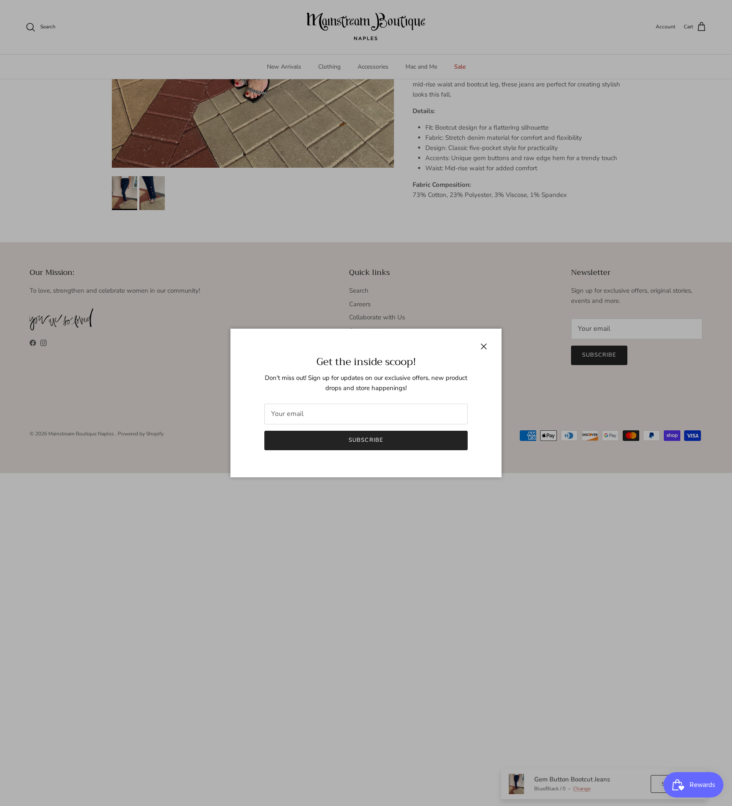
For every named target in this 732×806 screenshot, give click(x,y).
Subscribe (366, 440)
